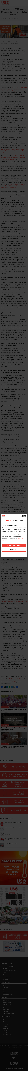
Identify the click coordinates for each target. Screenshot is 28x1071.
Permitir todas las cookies (14, 545)
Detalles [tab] (15, 520)
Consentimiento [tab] (6, 520)
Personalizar (13, 549)
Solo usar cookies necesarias (14, 554)
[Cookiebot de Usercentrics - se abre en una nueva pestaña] (20, 516)
